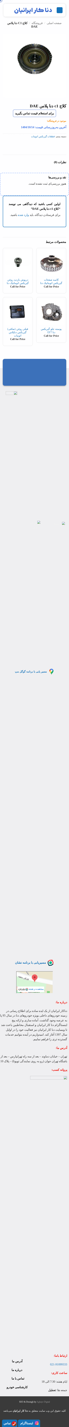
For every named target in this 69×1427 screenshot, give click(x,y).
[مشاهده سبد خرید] (8, 10)
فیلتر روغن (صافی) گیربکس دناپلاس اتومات (17, 332)
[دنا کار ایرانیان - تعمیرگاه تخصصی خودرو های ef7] (33, 10)
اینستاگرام (26, 1423)
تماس (7, 1423)
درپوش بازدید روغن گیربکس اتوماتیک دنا (18, 281)
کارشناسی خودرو (17, 1387)
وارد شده (23, 214)
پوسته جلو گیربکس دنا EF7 (51, 331)
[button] (60, 10)
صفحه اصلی (54, 23)
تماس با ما (18, 1378)
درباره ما (17, 1370)
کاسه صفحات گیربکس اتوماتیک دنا (51, 281)
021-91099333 (58, 1364)
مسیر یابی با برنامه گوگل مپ (31, 671)
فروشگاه (37, 23)
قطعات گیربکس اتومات (43, 136)
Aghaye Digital (43, 1402)
